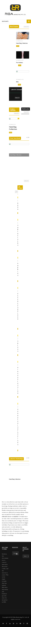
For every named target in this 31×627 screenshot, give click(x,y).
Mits (17, 82)
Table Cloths (17, 235)
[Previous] (17, 89)
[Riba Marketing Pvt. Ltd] (15, 10)
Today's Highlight (13, 109)
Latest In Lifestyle (16, 89)
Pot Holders (19, 62)
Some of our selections (18, 427)
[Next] (19, 89)
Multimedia (25, 109)
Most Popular (14, 26)
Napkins (17, 269)
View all (26, 26)
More (20, 65)
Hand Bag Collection (22, 43)
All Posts (20, 187)
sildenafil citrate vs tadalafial (10, 516)
